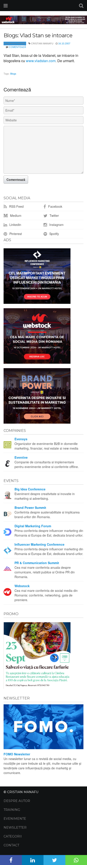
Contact (11, 845)
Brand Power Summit (30, 507)
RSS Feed (16, 206)
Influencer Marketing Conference (39, 544)
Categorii (13, 836)
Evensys (20, 439)
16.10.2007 (64, 43)
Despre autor (17, 801)
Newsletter (15, 827)
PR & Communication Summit (36, 563)
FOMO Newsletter (17, 754)
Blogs (13, 73)
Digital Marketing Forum (32, 526)
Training (12, 810)
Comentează (17, 47)
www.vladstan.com (41, 60)
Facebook (54, 206)
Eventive (21, 457)
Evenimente (15, 819)
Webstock (22, 586)
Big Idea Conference (30, 489)
